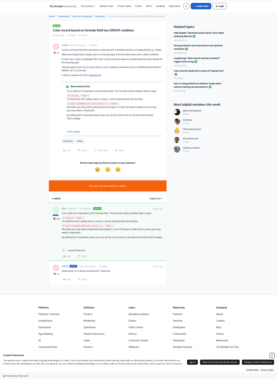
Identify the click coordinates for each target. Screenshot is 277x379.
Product (88, 314)
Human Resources (94, 334)
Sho (64, 208)
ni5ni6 (65, 45)
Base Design (180, 90)
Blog (218, 327)
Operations (90, 327)
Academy (160, 6)
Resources (179, 307)
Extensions (44, 327)
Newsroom (222, 340)
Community (63, 16)
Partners (177, 314)
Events (138, 6)
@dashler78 (95, 75)
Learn (132, 307)
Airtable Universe (182, 347)
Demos (133, 334)
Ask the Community (82, 16)
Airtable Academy (139, 314)
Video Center (136, 327)
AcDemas (187, 119)
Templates (179, 340)
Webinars (134, 347)
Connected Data (47, 347)
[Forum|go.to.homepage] (63, 6)
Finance (88, 347)
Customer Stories (138, 340)
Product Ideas (124, 6)
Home (52, 16)
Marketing (89, 320)
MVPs (149, 6)
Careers (220, 320)
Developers (179, 327)
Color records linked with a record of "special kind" (199, 70)
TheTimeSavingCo (192, 129)
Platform (43, 307)
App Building (45, 334)
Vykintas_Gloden (191, 147)
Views (80, 141)
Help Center (174, 6)
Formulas (100, 16)
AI (39, 340)
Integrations (45, 320)
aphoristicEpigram (192, 110)
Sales (87, 340)
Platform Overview (48, 314)
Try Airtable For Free (227, 347)
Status (220, 334)
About (219, 314)
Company (221, 307)
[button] (201, 6)
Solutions (89, 307)
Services (177, 320)
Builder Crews (107, 6)
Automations (180, 40)
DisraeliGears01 (191, 138)
